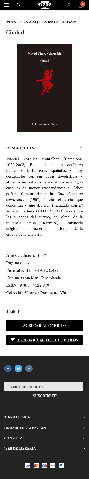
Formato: (15, 270)
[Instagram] (29, 368)
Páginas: (14, 262)
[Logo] (44, 5)
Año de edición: (20, 255)
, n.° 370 (36, 292)
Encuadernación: (22, 277)
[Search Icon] (19, 5)
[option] (44, 88)
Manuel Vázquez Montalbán (41, 21)
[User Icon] (69, 5)
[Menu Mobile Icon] (6, 5)
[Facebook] (8, 368)
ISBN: (12, 285)
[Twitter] (18, 368)
